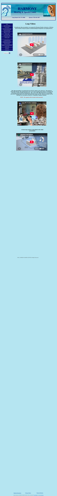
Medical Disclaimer (17, 493)
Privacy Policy (28, 493)
